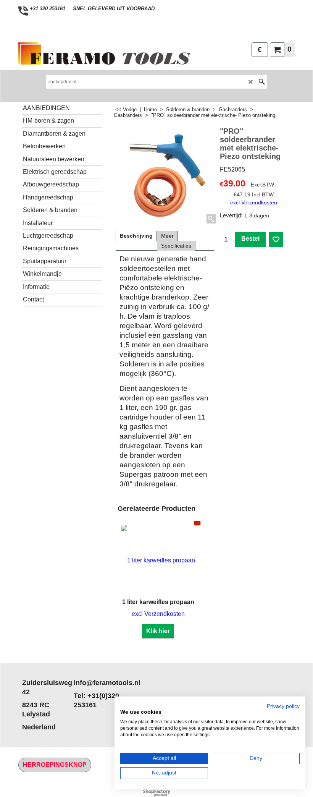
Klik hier (158, 631)
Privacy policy (283, 706)
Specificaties (176, 246)
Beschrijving (136, 236)
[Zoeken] (261, 82)
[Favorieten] (276, 239)
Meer (167, 236)
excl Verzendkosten (253, 202)
